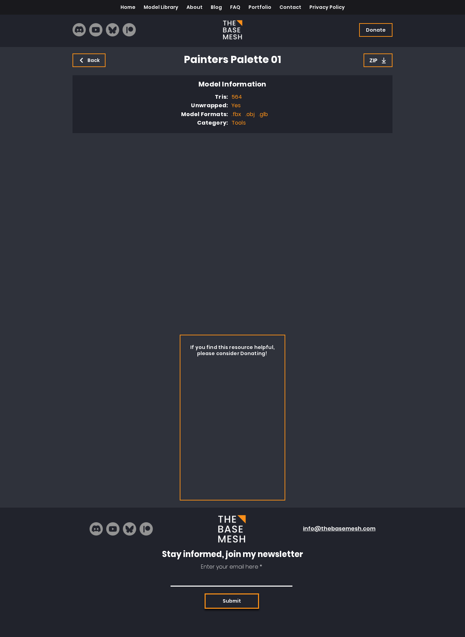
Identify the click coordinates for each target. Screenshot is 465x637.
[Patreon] (129, 29)
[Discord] (79, 29)
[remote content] (232, 232)
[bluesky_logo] (112, 29)
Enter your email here (229, 567)
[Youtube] (95, 29)
